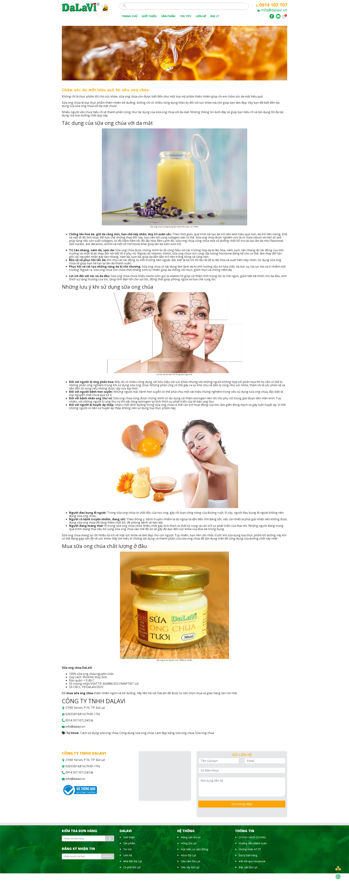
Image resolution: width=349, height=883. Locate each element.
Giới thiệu (149, 16)
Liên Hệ (201, 16)
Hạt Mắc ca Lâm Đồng (194, 849)
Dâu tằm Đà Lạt (190, 861)
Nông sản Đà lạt (191, 837)
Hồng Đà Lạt (189, 843)
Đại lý (214, 16)
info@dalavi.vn (274, 10)
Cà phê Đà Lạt (132, 867)
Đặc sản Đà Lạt (248, 867)
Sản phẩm (168, 16)
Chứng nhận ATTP (250, 849)
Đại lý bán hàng (248, 855)
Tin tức (185, 16)
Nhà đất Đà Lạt (132, 861)
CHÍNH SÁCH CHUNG (252, 837)
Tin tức (127, 849)
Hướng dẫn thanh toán (253, 843)
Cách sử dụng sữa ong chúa (99, 733)
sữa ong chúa (128, 96)
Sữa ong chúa (204, 733)
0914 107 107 (273, 5)
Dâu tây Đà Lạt (190, 867)
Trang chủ (129, 16)
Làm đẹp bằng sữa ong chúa (174, 733)
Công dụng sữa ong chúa (136, 733)
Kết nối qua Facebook (252, 861)
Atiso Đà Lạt (188, 855)
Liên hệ (127, 855)
